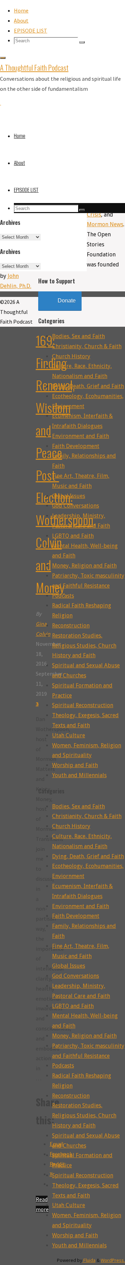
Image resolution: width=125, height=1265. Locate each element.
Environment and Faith (80, 436)
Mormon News (105, 224)
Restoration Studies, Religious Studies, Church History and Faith (84, 645)
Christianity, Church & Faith (87, 346)
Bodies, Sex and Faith (78, 336)
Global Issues (68, 496)
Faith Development (75, 446)
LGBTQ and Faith (73, 536)
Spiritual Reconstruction (82, 705)
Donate (67, 301)
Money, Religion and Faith (84, 565)
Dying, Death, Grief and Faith (88, 386)
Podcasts (63, 595)
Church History (71, 356)
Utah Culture (68, 735)
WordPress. (113, 1260)
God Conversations (75, 505)
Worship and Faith (75, 765)
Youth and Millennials (79, 775)
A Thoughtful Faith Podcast (34, 67)
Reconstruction (71, 625)
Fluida (88, 1260)
